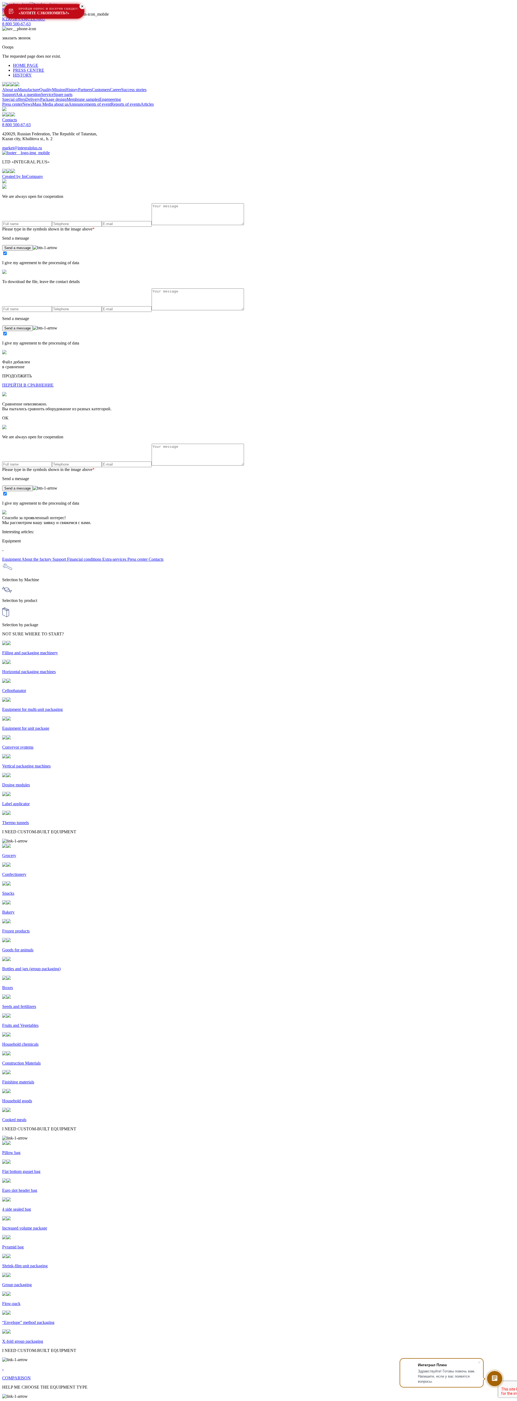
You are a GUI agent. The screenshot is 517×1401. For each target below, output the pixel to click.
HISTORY (22, 75)
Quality (45, 89)
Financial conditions (84, 559)
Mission (58, 89)
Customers (101, 89)
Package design (53, 99)
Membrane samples (83, 99)
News (27, 104)
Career (115, 89)
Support (9, 94)
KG (11, 19)
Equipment (12, 559)
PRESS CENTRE (28, 70)
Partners (85, 89)
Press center (12, 104)
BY (17, 19)
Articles (147, 104)
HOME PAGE (25, 65)
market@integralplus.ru (22, 148)
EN (36, 19)
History (71, 89)
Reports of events (126, 104)
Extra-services (114, 559)
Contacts (9, 120)
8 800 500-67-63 (16, 24)
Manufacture (28, 89)
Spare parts (63, 94)
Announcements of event (89, 104)
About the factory (37, 559)
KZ (5, 19)
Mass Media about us (50, 104)
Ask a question (28, 94)
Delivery (32, 99)
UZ (30, 19)
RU (42, 19)
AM (23, 19)
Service (47, 94)
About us (10, 89)
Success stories (133, 89)
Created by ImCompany (22, 176)
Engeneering (110, 99)
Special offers (13, 99)
